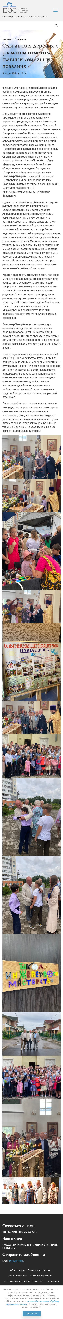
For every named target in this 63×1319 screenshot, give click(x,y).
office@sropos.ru (16, 1261)
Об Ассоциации (17, 1270)
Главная (7, 40)
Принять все (31, 1314)
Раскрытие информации (41, 1276)
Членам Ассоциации (17, 1276)
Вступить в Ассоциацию (39, 1270)
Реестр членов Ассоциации (17, 1281)
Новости (22, 40)
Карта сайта (53, 1281)
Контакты (37, 1281)
